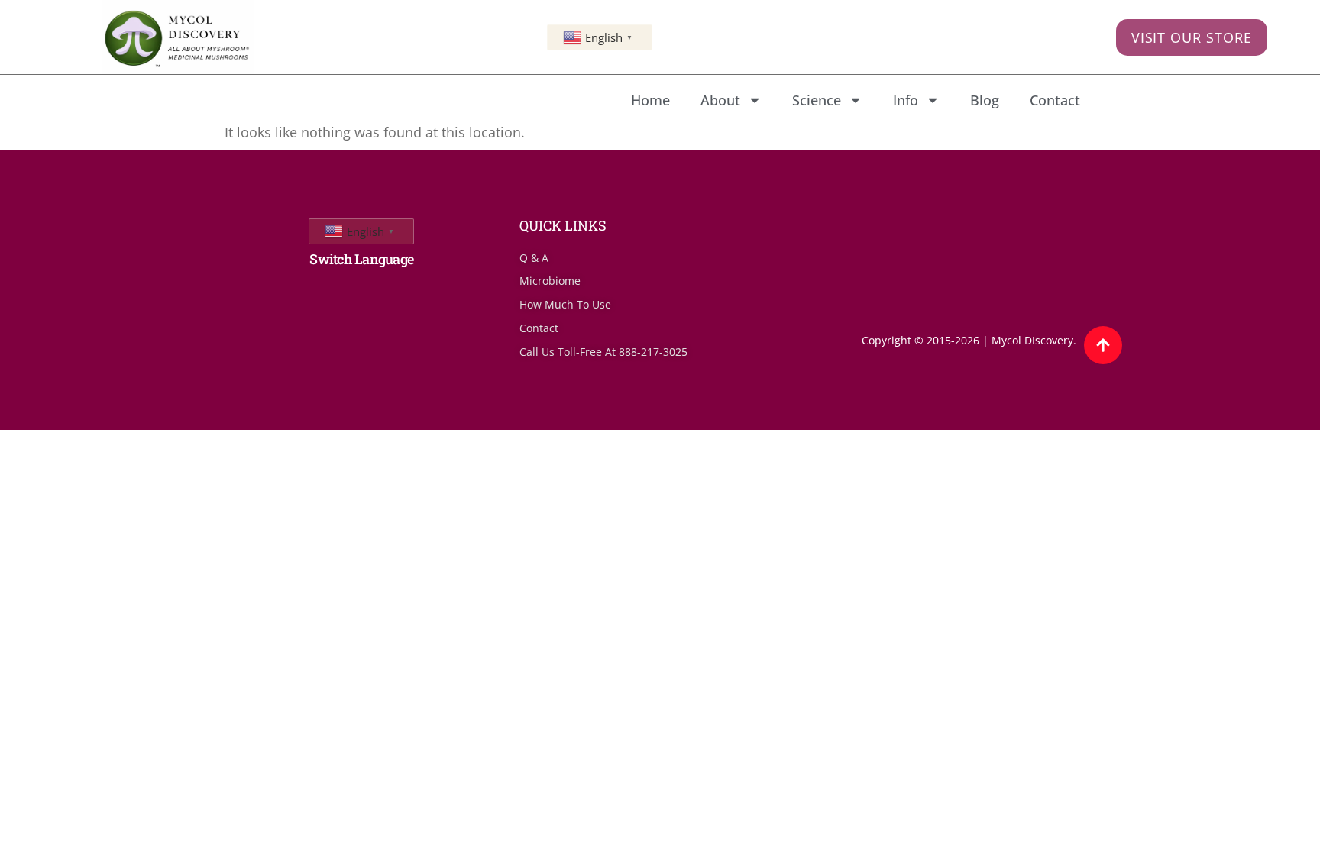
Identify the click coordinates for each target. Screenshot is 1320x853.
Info (905, 100)
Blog (984, 100)
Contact (1055, 100)
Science (816, 100)
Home (650, 100)
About (720, 100)
